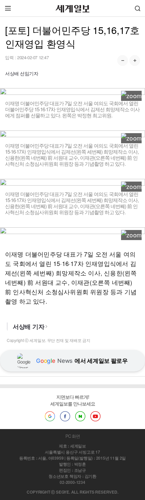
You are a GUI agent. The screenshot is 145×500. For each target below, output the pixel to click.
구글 (50, 416)
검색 (137, 8)
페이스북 (65, 416)
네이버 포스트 (80, 416)
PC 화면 (72, 436)
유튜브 (95, 416)
